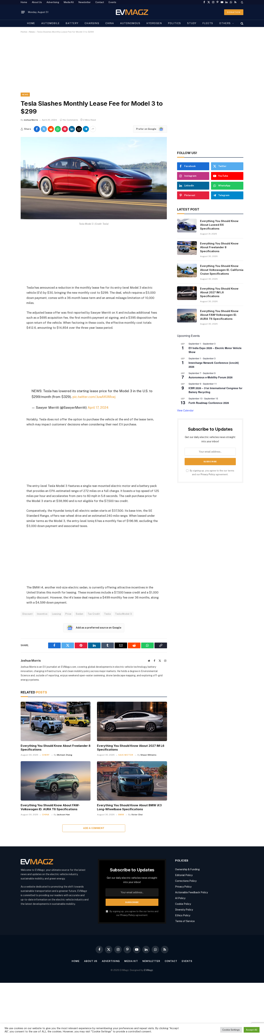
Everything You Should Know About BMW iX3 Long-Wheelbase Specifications (129, 807)
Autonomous (130, 23)
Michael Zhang (64, 755)
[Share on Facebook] (37, 129)
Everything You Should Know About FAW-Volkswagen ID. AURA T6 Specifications (50, 807)
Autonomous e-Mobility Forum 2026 (211, 377)
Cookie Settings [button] (231, 1029)
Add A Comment (93, 828)
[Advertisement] (128, 66)
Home (24, 2)
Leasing (56, 614)
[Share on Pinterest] (65, 129)
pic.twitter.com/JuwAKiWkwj (94, 397)
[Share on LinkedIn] (72, 129)
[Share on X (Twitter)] (44, 129)
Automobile (50, 23)
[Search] (241, 23)
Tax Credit (94, 614)
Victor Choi (137, 814)
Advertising (53, 2)
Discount (27, 614)
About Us (37, 2)
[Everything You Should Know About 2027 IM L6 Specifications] (132, 721)
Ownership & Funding (187, 869)
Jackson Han (63, 814)
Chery (46, 755)
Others (225, 23)
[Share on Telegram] (86, 129)
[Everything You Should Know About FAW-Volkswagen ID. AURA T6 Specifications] (56, 781)
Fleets (208, 23)
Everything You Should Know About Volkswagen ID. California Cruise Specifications (221, 269)
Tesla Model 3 (123, 614)
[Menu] (23, 12)
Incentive (42, 614)
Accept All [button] (251, 1029)
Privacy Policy (208, 474)
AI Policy (180, 898)
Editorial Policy (184, 875)
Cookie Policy (183, 903)
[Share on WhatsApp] (58, 129)
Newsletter (84, 2)
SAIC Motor (125, 755)
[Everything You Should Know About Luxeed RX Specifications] (187, 225)
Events (112, 2)
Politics (174, 23)
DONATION (233, 12)
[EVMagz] (132, 12)
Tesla (107, 614)
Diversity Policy (184, 909)
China (109, 23)
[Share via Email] (79, 129)
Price (68, 614)
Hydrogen (154, 23)
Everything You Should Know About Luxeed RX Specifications (219, 224)
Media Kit (69, 2)
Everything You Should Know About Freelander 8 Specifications (56, 747)
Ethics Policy (182, 915)
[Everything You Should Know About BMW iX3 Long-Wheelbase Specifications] (132, 781)
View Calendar (185, 410)
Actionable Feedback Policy (191, 892)
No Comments (70, 120)
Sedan (79, 614)
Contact (99, 2)
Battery (72, 23)
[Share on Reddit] (51, 129)
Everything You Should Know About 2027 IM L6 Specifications (130, 747)
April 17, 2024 (98, 407)
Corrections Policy (185, 880)
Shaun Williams (148, 755)
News (32, 32)
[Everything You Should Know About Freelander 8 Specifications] (56, 721)
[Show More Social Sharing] (93, 129)
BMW (121, 814)
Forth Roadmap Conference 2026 (209, 403)
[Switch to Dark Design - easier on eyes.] (241, 2)
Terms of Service (185, 921)
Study (191, 23)
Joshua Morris (31, 120)
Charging (92, 23)
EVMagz (148, 970)
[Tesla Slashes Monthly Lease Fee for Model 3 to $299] (94, 218)
